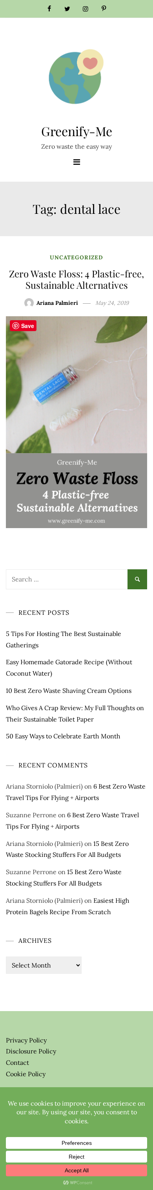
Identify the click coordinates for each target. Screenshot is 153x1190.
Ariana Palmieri (57, 302)
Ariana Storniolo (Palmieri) (44, 786)
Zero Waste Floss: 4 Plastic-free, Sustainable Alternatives (76, 279)
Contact (17, 1062)
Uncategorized (76, 257)
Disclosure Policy (31, 1051)
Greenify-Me (76, 130)
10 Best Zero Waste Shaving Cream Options (68, 690)
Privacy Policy (26, 1040)
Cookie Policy (26, 1074)
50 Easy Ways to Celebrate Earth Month (63, 736)
